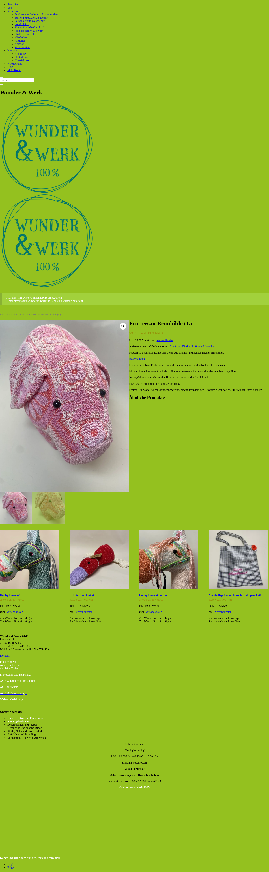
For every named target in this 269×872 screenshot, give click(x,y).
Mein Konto (14, 70)
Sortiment (12, 11)
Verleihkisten (22, 47)
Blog (10, 66)
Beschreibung (137, 358)
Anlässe (19, 43)
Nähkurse (20, 53)
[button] (123, 326)
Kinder (186, 346)
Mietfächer (21, 37)
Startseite (12, 4)
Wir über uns (14, 63)
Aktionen (20, 40)
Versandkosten (165, 340)
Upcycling (209, 346)
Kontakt (4, 655)
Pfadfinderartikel (24, 34)
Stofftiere (25, 314)
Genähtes (12, 314)
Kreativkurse (22, 60)
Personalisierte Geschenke (30, 20)
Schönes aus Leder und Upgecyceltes (36, 14)
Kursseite (12, 50)
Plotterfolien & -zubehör (29, 30)
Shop (10, 7)
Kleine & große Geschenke (30, 27)
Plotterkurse (21, 57)
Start (2, 314)
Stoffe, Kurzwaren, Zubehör (31, 17)
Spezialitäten (22, 24)
